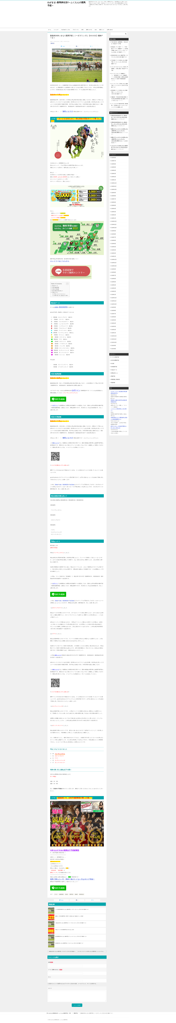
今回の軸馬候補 (55, 287)
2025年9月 (113, 192)
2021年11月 (113, 339)
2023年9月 (113, 269)
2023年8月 (113, 272)
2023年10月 (113, 265)
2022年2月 (113, 329)
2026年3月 (113, 173)
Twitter (56, 484)
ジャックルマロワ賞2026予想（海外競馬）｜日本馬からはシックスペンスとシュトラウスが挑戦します (119, 105)
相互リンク (101, 29)
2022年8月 (113, 310)
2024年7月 (113, 237)
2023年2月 (113, 291)
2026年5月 (113, 167)
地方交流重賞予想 (115, 360)
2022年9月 (113, 307)
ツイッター (56, 29)
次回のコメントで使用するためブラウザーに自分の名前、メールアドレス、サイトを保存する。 (73, 983)
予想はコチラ (55, 292)
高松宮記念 (81, 894)
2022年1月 (113, 332)
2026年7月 (113, 160)
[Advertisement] (88, 18)
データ (56, 894)
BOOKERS (65, 484)
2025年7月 (113, 198)
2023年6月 (113, 278)
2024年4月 (113, 246)
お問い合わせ (110, 29)
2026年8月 (113, 157)
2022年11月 (113, 300)
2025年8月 (113, 195)
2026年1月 (113, 179)
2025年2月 (113, 214)
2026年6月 (113, 163)
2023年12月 (113, 259)
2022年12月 (113, 297)
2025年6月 (113, 202)
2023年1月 (113, 294)
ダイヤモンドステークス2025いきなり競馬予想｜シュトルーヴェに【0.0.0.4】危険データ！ (92, 951)
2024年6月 (113, 240)
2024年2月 (113, 253)
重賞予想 (52, 43)
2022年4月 (113, 323)
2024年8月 (113, 234)
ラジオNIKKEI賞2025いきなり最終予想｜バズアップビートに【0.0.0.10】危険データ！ (72, 909)
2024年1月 (113, 256)
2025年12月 (113, 183)
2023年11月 (113, 262)
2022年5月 (113, 320)
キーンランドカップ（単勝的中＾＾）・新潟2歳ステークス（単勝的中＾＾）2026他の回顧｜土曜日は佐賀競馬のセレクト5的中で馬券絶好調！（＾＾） (119, 77)
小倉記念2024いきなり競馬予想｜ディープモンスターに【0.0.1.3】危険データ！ (71, 922)
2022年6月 (113, 316)
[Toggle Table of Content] (66, 284)
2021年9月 (113, 345)
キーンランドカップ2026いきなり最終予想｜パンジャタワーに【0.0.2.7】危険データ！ (119, 85)
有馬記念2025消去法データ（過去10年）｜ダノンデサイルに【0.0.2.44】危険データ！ (119, 117)
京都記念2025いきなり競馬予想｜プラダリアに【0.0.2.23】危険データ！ (63, 951)
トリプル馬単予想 (115, 357)
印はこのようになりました (59, 293)
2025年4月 (113, 208)
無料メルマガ (89, 29)
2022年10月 (113, 304)
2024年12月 (113, 221)
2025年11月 (113, 186)
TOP (59, 1013)
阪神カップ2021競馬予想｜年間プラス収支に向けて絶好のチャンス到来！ (69, 916)
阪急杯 (76, 894)
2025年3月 (113, 211)
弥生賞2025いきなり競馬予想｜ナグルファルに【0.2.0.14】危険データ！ (69, 943)
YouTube (71, 484)
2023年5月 (113, 281)
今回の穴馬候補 (55, 289)
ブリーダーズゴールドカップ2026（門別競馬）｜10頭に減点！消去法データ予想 (119, 68)
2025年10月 (113, 189)
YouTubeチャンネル (65, 29)
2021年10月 (113, 342)
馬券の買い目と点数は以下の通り (61, 295)
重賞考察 (113, 382)
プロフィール (76, 29)
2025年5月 (113, 205)
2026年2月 (113, 176)
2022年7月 (113, 313)
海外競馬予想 (114, 366)
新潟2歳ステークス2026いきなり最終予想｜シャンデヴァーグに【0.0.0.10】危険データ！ (119, 92)
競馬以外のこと (114, 373)
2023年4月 (113, 285)
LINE (82, 29)
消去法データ (55, 285)
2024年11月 (113, 224)
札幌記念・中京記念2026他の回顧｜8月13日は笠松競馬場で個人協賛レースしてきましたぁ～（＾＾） (119, 98)
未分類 (112, 363)
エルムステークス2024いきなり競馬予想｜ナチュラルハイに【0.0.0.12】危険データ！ (119, 147)
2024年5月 (113, 243)
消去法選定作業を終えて (57, 290)
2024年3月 (113, 250)
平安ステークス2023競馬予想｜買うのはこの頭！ (64, 929)
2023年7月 (113, 275)
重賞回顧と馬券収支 (115, 379)
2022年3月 (113, 326)
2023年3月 (113, 288)
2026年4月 (113, 170)
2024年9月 (113, 230)
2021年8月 (113, 348)
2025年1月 (113, 218)
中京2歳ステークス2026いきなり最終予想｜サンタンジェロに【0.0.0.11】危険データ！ (119, 62)
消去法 (66, 894)
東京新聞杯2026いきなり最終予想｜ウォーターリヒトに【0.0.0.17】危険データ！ (71, 936)
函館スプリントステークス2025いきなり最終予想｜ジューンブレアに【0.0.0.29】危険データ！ (119, 130)
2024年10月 (113, 227)
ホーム (49, 29)
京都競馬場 (61, 894)
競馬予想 (71, 894)
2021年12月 (113, 335)
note (96, 29)
